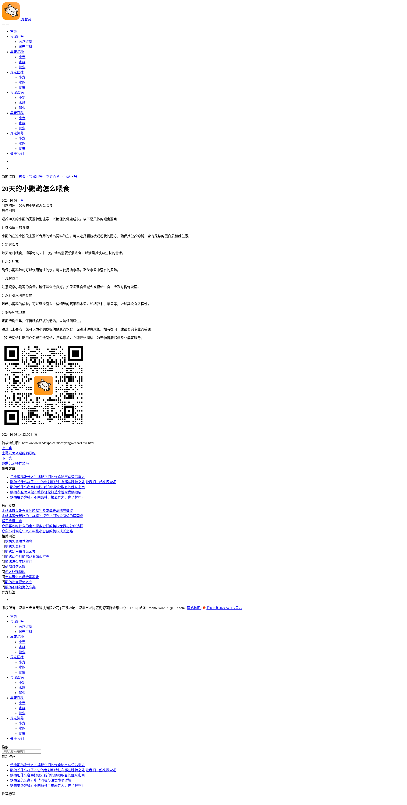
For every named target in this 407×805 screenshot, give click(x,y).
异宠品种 (17, 52)
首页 (13, 31)
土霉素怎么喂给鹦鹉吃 (22, 577)
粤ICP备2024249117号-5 (224, 608)
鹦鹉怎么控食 (15, 546)
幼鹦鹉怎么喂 (15, 567)
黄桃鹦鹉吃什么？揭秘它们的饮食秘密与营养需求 (47, 765)
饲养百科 (25, 47)
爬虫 (22, 67)
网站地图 (194, 608)
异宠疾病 (17, 92)
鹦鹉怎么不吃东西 (18, 562)
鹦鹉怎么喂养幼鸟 (18, 541)
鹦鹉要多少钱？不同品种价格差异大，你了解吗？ (47, 785)
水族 (22, 62)
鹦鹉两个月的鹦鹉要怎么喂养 (27, 556)
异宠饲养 (17, 133)
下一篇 (7, 458)
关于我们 (17, 153)
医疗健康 (25, 41)
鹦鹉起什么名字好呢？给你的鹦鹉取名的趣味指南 (47, 775)
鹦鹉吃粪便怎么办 (18, 582)
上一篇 (7, 448)
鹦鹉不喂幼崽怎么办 (20, 587)
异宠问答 (17, 36)
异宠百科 (17, 113)
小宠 (22, 57)
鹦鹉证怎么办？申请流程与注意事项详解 (40, 780)
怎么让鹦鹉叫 (15, 572)
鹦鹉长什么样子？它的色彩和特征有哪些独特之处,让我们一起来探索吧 (63, 770)
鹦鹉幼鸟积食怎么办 (20, 551)
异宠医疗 (17, 72)
